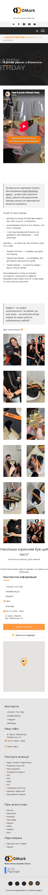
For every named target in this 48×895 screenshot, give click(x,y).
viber (8, 601)
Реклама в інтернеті (16, 772)
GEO (8, 778)
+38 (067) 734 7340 (14, 587)
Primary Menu (43, 31)
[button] (24, 662)
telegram (9, 596)
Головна (6, 37)
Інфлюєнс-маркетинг (16, 791)
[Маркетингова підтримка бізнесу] (15, 859)
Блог (9, 832)
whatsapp (10, 606)
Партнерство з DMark (16, 843)
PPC (8, 784)
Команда (11, 816)
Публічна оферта (35, 890)
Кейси (9, 826)
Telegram (11, 719)
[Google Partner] (12, 870)
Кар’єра (10, 847)
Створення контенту (16, 788)
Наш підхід (11, 819)
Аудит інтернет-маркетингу (19, 762)
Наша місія (11, 813)
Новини (10, 829)
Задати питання (24, 627)
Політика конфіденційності (16, 890)
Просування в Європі (16, 794)
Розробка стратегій (15, 765)
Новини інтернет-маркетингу (24, 37)
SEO (8, 775)
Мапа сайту (12, 746)
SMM (9, 781)
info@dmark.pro (13, 591)
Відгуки (10, 823)
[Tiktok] (37, 883)
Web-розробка (13, 769)
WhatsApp (11, 723)
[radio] (15, 564)
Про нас (10, 810)
